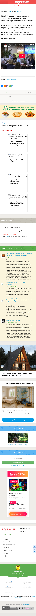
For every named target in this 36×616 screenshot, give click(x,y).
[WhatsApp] (10, 86)
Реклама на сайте (25, 528)
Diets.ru (27, 581)
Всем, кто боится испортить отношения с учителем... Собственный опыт (19, 255)
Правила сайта (7, 542)
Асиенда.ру (27, 586)
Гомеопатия (19, 11)
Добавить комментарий (19, 101)
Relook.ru (9, 591)
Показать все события (18, 514)
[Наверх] (34, 546)
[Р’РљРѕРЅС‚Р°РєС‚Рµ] (2, 86)
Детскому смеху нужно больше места (18, 383)
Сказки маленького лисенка (15, 494)
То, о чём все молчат (13, 320)
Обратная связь (7, 550)
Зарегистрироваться (10, 234)
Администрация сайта (9, 544)
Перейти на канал (16, 420)
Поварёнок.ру (9, 581)
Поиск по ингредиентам (17, 465)
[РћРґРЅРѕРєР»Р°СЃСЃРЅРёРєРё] (5, 86)
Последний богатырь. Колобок (16, 505)
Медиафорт (26, 604)
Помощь (5, 539)
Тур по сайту (6, 547)
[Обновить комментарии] (34, 549)
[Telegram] (12, 86)
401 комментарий (12, 322)
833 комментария (11, 258)
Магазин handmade (19, 5)
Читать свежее (8, 534)
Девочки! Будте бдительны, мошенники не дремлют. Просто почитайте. (19, 300)
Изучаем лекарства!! (11, 79)
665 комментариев (12, 303)
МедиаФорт (18, 571)
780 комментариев (12, 286)
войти (7, 236)
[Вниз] (34, 552)
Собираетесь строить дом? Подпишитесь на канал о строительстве (17, 374)
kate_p (10, 11)
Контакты (23, 531)
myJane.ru (9, 586)
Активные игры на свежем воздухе (17, 445)
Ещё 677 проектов (7, 131)
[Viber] (7, 86)
